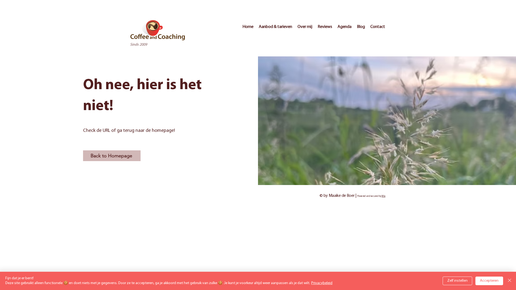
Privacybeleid (321, 283)
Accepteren (489, 281)
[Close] (509, 281)
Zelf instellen (457, 281)
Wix (383, 196)
